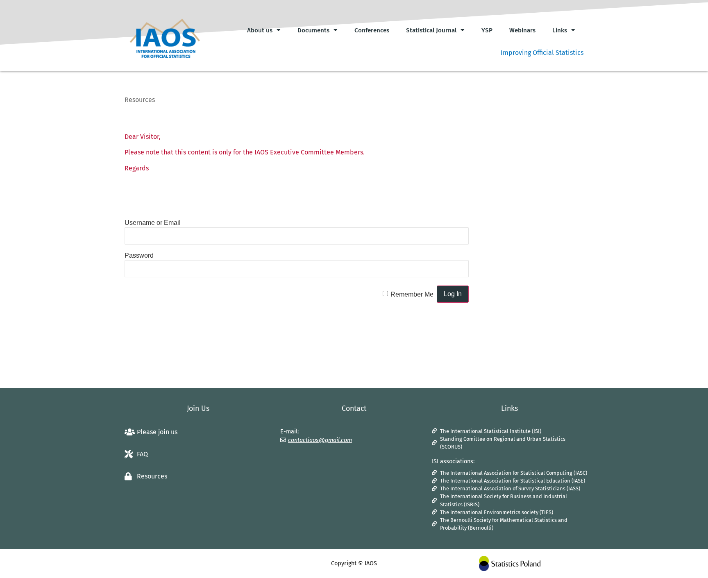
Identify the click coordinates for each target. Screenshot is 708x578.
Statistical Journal (431, 30)
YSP (486, 30)
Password (139, 255)
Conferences (371, 30)
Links (559, 30)
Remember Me (411, 294)
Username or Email (153, 222)
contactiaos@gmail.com (320, 440)
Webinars (522, 30)
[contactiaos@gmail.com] (283, 440)
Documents (313, 30)
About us (259, 30)
